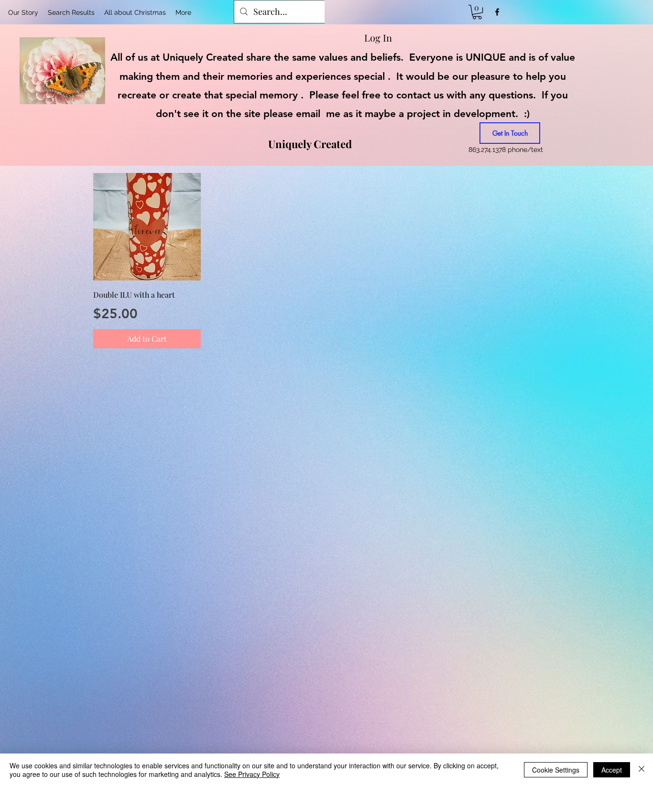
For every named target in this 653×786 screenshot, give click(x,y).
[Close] (641, 769)
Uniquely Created (310, 144)
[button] (477, 12)
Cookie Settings (555, 770)
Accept (611, 770)
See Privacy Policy (252, 774)
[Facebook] (497, 12)
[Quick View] (147, 226)
